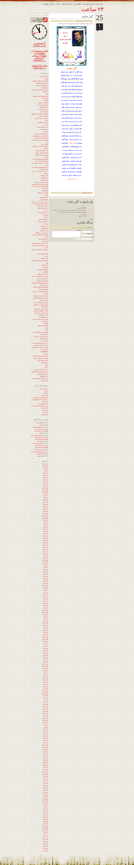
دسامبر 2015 (45, 738)
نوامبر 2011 (45, 848)
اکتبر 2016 (45, 715)
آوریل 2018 (45, 675)
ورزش (46, 365)
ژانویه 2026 (45, 479)
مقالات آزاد (45, 323)
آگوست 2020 (45, 612)
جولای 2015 (45, 749)
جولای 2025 (45, 493)
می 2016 (46, 727)
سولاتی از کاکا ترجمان (43, 253)
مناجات (46, 330)
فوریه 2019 (45, 652)
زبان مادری (45, 223)
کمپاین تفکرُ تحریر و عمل (42, 278)
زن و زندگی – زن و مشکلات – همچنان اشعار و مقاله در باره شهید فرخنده (40, 234)
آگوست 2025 (45, 491)
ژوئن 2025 (45, 495)
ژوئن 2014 (45, 778)
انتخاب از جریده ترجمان (42, 104)
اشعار (78, 21)
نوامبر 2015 (45, 740)
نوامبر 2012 (45, 821)
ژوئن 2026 (45, 468)
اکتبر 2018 (45, 661)
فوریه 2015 (45, 760)
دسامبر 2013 (45, 792)
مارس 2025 (45, 502)
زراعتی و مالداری (44, 226)
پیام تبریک (46, 131)
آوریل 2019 (45, 648)
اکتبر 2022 (45, 556)
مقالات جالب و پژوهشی (42, 325)
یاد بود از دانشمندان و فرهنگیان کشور (39, 371)
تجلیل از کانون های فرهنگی (42, 150)
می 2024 (46, 524)
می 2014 (46, 781)
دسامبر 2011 (45, 846)
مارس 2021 (45, 596)
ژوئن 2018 (45, 670)
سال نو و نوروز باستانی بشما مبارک (40, 243)
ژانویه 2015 (45, 763)
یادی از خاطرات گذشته (43, 374)
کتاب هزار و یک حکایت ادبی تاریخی (40, 276)
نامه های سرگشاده (44, 338)
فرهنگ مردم (45, 271)
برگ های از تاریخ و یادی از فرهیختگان (39, 113)
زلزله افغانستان (44, 228)
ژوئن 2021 (45, 589)
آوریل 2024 (45, 526)
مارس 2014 (45, 785)
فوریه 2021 (45, 598)
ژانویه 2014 (45, 790)
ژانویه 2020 (45, 628)
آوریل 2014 (45, 783)
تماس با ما (58, 4)
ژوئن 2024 (45, 522)
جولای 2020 (45, 614)
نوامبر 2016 (45, 713)
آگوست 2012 (45, 828)
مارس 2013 (45, 812)
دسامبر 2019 (45, 630)
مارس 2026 (45, 475)
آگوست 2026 (45, 464)
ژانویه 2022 (45, 576)
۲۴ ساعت (92, 9)
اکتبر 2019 (45, 634)
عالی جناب (45, 412)
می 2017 (46, 700)
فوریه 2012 (45, 841)
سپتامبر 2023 (45, 542)
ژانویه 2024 (45, 533)
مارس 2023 (45, 544)
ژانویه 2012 (45, 843)
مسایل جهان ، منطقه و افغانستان (40, 298)
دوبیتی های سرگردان (43, 403)
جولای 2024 (45, 520)
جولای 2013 (45, 803)
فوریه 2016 (45, 733)
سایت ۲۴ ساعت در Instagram (39, 66)
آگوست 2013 (45, 801)
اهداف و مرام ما (99, 4)
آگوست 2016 (45, 720)
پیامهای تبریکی (44, 144)
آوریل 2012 (45, 837)
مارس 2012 (45, 839)
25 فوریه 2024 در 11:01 (82, 208)
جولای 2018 (45, 668)
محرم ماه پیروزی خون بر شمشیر (40, 295)
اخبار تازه (52, 4)
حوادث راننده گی (44, 180)
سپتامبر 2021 (45, 583)
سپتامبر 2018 (45, 664)
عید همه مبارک (44, 265)
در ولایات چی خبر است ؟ (42, 206)
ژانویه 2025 (45, 506)
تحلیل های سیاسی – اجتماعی (41, 152)
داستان (46, 195)
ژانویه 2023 (45, 549)
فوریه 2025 (45, 504)
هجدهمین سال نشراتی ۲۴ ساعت (40, 356)
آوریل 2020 (45, 621)
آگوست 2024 (45, 518)
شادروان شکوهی (86, 192)
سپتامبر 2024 (45, 515)
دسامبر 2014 (45, 765)
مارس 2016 (45, 731)
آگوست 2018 (45, 666)
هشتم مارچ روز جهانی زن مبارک (41, 358)
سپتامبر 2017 (45, 691)
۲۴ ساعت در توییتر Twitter (39, 44)
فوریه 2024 (45, 531)
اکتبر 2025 (45, 486)
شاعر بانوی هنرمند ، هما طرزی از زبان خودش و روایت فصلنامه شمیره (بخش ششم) (39, 399)
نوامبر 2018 (45, 659)
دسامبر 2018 (45, 657)
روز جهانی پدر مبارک (43, 219)
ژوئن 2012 (45, 832)
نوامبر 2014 (45, 767)
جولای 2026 (45, 466)
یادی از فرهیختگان (44, 376)
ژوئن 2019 (45, 643)
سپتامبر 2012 (45, 825)
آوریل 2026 (45, 473)
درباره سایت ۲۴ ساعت (43, 208)
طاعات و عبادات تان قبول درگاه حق (40, 260)
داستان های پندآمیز (44, 197)
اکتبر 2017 (45, 688)
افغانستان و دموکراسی (43, 102)
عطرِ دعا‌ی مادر (44, 395)
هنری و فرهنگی (44, 362)
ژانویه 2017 (45, 709)
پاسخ (92, 219)
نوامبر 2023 (45, 538)
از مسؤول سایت (44, 87)
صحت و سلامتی (44, 258)
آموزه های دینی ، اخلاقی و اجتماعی (40, 81)
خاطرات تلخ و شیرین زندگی (41, 182)
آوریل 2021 (45, 594)
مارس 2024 (45, 529)
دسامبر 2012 (45, 819)
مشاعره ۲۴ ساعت (44, 300)
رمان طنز (46, 217)
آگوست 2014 (45, 774)
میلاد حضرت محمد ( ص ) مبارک (41, 336)
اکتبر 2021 (45, 580)
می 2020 (46, 619)
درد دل (46, 210)
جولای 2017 (45, 695)
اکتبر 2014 (45, 769)
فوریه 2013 (45, 814)
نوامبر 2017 (45, 686)
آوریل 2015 (45, 756)
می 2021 (46, 592)
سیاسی (46, 256)
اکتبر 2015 (45, 742)
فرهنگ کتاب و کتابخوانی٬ (42, 269)
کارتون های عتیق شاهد (43, 274)
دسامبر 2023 (45, 535)
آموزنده (46, 78)
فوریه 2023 (45, 547)
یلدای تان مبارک (44, 380)
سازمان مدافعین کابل (43, 238)
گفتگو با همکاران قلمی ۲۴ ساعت (40, 287)
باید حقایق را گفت (44, 107)
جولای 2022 (45, 562)
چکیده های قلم (44, 177)
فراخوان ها (45, 267)
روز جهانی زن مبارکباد (43, 221)
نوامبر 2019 (45, 632)
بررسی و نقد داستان (43, 109)
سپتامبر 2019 (45, 637)
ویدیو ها (46, 367)
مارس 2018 (45, 677)
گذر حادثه (87, 16)
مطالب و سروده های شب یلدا (41, 302)
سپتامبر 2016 (45, 718)
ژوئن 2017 (45, 697)
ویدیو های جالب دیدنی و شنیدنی (41, 369)
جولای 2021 (45, 587)
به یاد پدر (46, 124)
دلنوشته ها (45, 214)
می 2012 (46, 834)
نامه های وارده (44, 341)
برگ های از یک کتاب (43, 116)
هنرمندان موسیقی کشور (42, 360)
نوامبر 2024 (45, 511)
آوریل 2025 (45, 500)
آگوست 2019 (45, 639)
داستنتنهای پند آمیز (44, 199)
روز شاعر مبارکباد (44, 388)
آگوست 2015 (45, 747)
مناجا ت (46, 328)
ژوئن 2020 (45, 616)
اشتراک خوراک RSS (37, 19)
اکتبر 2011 (45, 850)
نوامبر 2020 (45, 605)
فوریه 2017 (45, 706)
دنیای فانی (45, 393)
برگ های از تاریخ (44, 111)
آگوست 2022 (45, 560)
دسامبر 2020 (45, 603)
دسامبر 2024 (45, 509)
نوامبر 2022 (45, 553)
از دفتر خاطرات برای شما (42, 85)
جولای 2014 (45, 776)
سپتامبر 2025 (45, 488)
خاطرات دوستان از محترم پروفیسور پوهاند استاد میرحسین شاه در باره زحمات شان (40, 186)
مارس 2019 (45, 650)
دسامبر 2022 (45, 551)
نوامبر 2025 (45, 484)
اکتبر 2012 (45, 823)
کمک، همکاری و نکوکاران (42, 280)
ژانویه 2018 (45, 682)
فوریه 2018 (45, 679)
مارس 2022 (45, 571)
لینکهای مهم (45, 4)
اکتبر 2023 (45, 540)
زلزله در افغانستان (44, 230)
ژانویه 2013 (45, 816)
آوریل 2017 (45, 702)
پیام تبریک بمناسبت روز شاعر (41, 133)
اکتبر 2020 (45, 607)
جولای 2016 (45, 722)
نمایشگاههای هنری (44, 351)
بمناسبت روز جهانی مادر (42, 122)
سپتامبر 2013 (45, 798)
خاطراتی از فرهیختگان (43, 192)
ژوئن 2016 (45, 724)
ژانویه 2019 (45, 655)
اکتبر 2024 (45, 513)
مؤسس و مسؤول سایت (88, 4)
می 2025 (46, 497)
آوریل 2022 (45, 569)
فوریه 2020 (45, 625)
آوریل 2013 (45, 810)
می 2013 (46, 807)
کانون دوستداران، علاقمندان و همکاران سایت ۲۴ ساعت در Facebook (39, 55)
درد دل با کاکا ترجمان (43, 212)
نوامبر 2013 (45, 794)
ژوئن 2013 (45, 805)
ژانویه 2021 (45, 601)
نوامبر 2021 (45, 578)
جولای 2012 (45, 830)
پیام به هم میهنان (44, 129)
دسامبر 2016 (45, 711)
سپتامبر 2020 (45, 610)
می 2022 (46, 567)
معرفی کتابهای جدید (43, 317)
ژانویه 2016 (45, 736)
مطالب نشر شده (77, 4)
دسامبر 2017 (45, 684)
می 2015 (46, 754)
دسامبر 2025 (45, 482)
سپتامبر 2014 (45, 772)
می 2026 (46, 470)
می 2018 (46, 673)
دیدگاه (99, 26)
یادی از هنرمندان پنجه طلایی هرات (40, 378)
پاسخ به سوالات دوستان (42, 127)
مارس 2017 (45, 704)
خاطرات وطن (45, 190)
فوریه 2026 (45, 477)
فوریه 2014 (45, 787)
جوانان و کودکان (44, 175)
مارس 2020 (45, 623)
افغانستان (46, 100)
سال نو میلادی (45, 241)
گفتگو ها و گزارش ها (43, 289)
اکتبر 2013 (45, 796)
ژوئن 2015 (45, 751)
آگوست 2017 (45, 693)
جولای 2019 (45, 641)
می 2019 (46, 646)
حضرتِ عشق (45, 410)
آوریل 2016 (45, 729)
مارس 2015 (45, 758)
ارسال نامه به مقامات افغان (41, 83)
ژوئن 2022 (45, 565)
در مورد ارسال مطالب (67, 4)
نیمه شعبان (45, 353)
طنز (47, 262)
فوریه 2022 (45, 574)
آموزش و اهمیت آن (43, 76)
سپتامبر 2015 (45, 745)
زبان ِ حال (46, 391)
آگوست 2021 (45, 585)
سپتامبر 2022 (45, 558)
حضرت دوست (44, 414)
